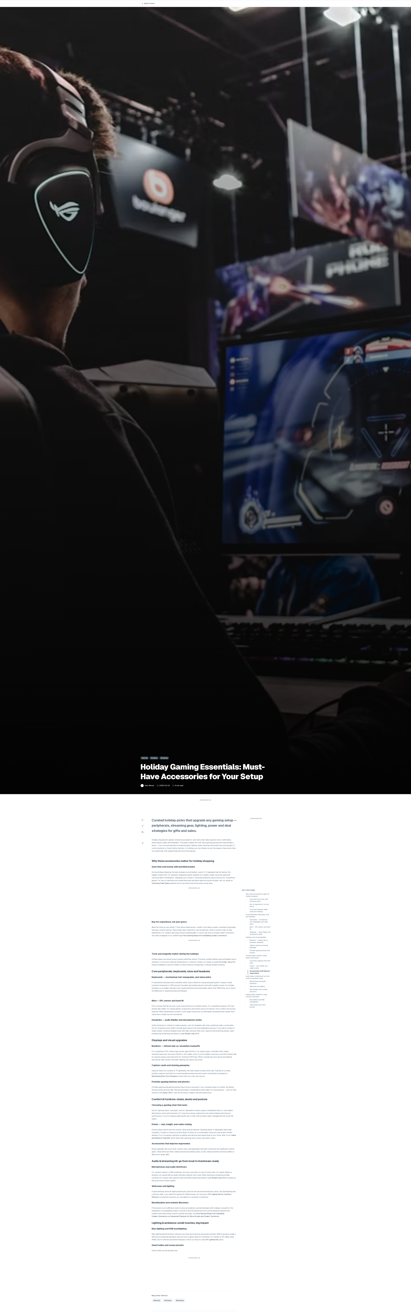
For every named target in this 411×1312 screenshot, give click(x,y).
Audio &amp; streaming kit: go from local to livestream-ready (258, 977)
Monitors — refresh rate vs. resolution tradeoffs (259, 941)
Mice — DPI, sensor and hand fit (260, 928)
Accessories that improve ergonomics (260, 972)
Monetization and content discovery (258, 990)
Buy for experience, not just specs (259, 905)
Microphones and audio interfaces (258, 982)
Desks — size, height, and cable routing (258, 967)
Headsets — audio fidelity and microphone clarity (260, 933)
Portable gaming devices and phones (260, 952)
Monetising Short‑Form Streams (164, 1076)
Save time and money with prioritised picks (259, 900)
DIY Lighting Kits (212, 1240)
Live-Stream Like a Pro (190, 1034)
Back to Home (149, 3)
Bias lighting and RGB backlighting (257, 1001)
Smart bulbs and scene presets (258, 1006)
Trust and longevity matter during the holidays (259, 910)
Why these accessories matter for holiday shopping (257, 895)
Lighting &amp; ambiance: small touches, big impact (256, 996)
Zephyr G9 (166, 1093)
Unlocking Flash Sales (160, 883)
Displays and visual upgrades (256, 937)
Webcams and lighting (257, 986)
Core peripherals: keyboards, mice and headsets (257, 916)
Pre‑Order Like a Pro (227, 962)
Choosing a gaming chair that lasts (260, 962)
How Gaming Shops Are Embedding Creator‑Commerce (205, 935)
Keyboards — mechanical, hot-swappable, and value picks (259, 922)
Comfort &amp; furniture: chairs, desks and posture (256, 957)
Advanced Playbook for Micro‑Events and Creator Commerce (195, 1216)
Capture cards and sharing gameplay (259, 946)
